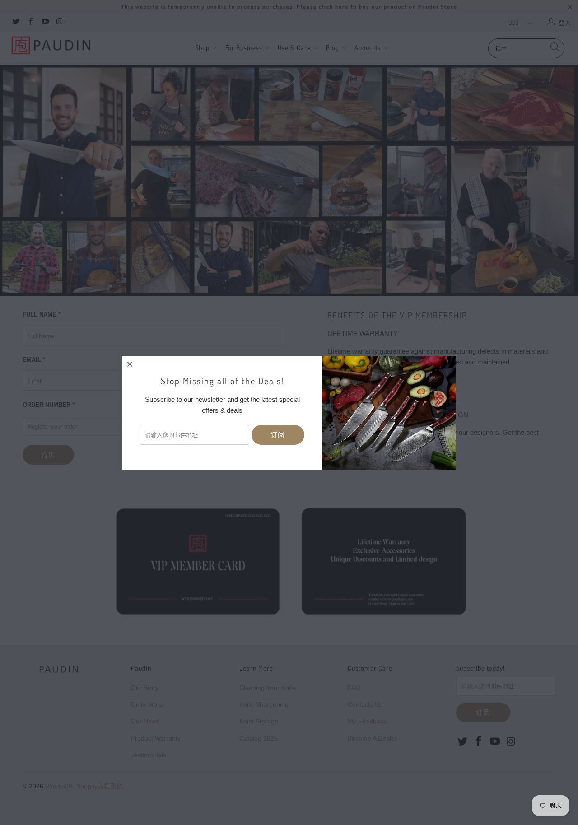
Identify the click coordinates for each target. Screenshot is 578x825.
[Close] (130, 364)
